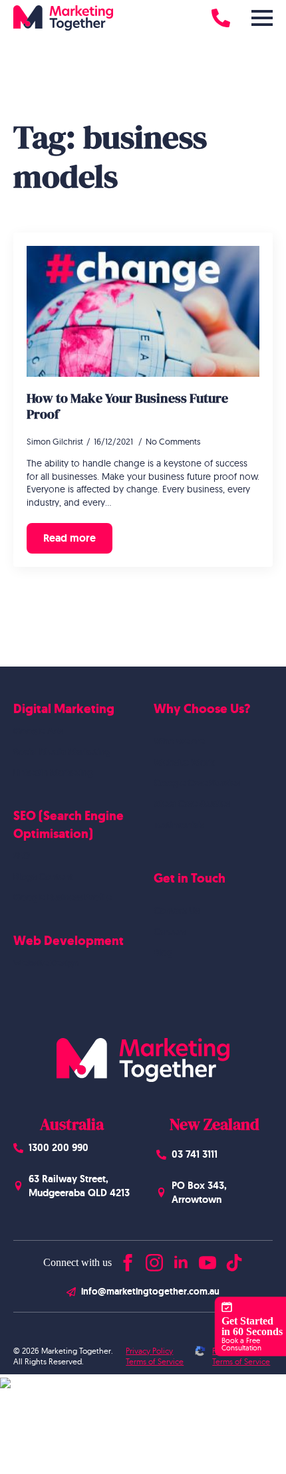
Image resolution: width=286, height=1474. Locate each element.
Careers (170, 932)
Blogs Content (43, 877)
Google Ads (38, 731)
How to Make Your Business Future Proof (127, 406)
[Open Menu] (262, 18)
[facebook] (127, 1259)
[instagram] (154, 1259)
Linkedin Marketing (53, 772)
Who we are (179, 741)
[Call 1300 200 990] (221, 18)
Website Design (46, 963)
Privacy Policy (149, 1351)
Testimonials (179, 825)
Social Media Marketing (62, 752)
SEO (21, 855)
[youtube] (207, 1259)
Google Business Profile (62, 897)
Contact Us (177, 910)
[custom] (234, 1259)
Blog (163, 952)
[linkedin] (181, 1259)
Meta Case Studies (192, 803)
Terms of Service (155, 1361)
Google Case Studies (197, 783)
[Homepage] (63, 18)
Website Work (184, 762)
